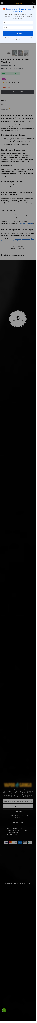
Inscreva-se (18, 33)
